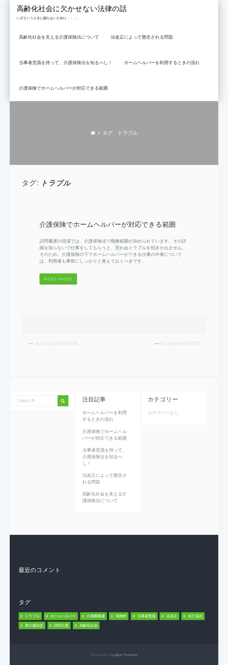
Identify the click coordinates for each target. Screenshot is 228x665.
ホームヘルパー (63, 616)
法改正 (171, 616)
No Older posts (57, 343)
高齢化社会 (89, 625)
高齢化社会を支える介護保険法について (59, 37)
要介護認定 (34, 625)
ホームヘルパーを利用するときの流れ (162, 63)
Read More (58, 278)
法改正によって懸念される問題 (142, 37)
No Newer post (179, 343)
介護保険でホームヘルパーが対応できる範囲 (63, 88)
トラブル (32, 616)
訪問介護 (61, 625)
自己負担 (195, 616)
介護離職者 (96, 616)
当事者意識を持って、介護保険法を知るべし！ (65, 63)
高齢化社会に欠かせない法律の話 (72, 8)
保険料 (121, 616)
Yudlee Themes (124, 655)
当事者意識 (146, 616)
